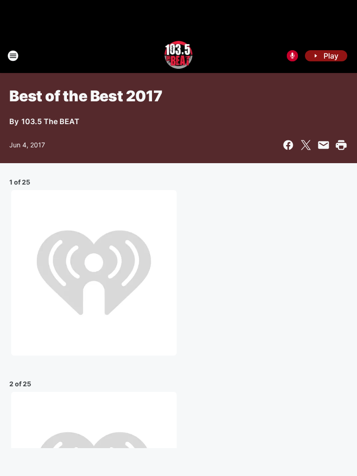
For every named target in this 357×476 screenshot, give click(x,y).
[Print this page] (341, 145)
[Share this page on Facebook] (288, 145)
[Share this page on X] (305, 145)
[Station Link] (179, 56)
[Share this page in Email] (323, 145)
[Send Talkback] (292, 55)
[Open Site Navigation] (13, 55)
